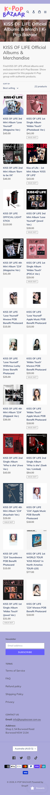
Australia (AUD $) (24, 748)
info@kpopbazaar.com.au (27, 719)
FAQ (8, 678)
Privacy (10, 702)
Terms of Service (15, 670)
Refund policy (13, 686)
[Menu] (45, 11)
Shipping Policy (14, 694)
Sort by (6, 84)
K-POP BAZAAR (23, 782)
